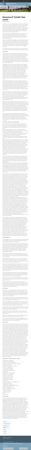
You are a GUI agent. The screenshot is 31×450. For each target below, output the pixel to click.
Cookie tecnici (6, 445)
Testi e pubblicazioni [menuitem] (6, 425)
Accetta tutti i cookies (23, 448)
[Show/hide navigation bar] (1, 3)
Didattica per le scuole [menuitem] (6, 423)
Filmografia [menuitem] (5, 433)
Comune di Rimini (6, 1)
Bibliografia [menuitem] (5, 431)
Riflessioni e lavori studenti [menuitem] (6, 427)
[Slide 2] (16, 10)
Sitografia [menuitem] (4, 429)
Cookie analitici (6, 446)
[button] (0, 9)
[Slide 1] (14, 10)
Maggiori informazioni (18, 443)
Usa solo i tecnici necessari (8, 448)
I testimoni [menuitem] (4, 421)
